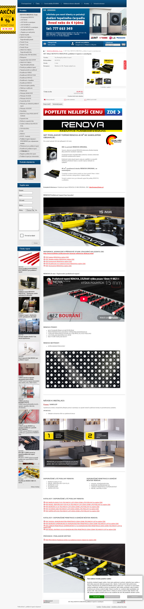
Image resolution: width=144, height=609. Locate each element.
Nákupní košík (52, 42)
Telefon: (21, 205)
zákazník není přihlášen (82, 42)
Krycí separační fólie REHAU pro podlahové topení (28, 359)
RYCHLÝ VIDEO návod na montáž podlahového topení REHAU (27, 454)
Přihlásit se (88, 45)
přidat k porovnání (91, 99)
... (19, 340)
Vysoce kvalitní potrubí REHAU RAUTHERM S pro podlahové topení (28, 270)
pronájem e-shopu (116, 607)
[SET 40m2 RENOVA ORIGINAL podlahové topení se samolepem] (103, 65)
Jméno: (21, 195)
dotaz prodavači (50, 99)
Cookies (99, 607)
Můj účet (93, 45)
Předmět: (21, 190)
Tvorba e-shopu (106, 607)
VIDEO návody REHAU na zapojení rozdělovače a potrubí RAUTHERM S (27, 427)
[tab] (47, 104)
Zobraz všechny (35, 487)
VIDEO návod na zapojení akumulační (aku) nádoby (26, 378)
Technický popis (57, 104)
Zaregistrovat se (79, 45)
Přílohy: (21, 210)
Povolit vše (96, 596)
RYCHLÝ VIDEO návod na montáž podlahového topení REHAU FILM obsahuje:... (28, 459)
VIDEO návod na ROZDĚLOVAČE (24, 401)
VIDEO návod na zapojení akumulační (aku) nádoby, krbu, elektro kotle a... (29, 381)
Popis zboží (46, 104)
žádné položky (51, 45)
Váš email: (21, 200)
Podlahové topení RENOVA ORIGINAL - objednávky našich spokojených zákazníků (28, 293)
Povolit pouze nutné (112, 596)
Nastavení (135, 596)
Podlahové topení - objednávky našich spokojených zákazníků (27, 316)
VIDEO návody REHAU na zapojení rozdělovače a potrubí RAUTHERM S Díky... (29, 432)
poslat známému (70, 99)
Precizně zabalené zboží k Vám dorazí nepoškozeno (27, 337)
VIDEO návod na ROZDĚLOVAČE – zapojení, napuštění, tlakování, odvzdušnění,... (29, 406)
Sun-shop (124, 607)
